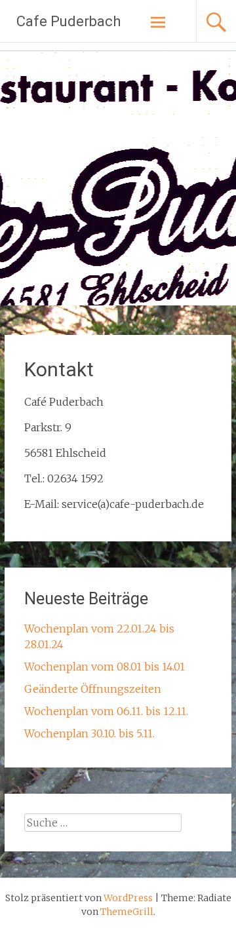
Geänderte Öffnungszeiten (92, 688)
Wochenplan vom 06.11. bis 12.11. (106, 711)
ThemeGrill (126, 912)
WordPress (128, 898)
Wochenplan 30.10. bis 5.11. (89, 733)
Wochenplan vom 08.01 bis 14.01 (104, 666)
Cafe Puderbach (68, 21)
